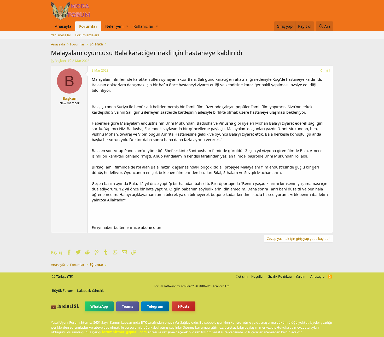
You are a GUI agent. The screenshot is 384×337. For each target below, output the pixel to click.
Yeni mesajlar (61, 35)
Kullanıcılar (143, 26)
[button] (127, 26)
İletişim (242, 276)
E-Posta (183, 306)
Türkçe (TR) (64, 276)
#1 (328, 70)
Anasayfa (63, 26)
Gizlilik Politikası (280, 276)
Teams (127, 306)
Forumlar (88, 26)
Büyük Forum (62, 290)
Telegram (155, 306)
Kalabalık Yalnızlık (90, 290)
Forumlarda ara (87, 35)
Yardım (301, 276)
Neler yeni (114, 26)
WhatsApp (99, 306)
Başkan (60, 60)
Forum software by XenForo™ (192, 286)
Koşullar (257, 276)
